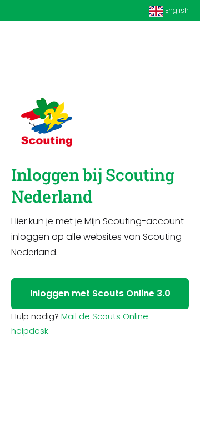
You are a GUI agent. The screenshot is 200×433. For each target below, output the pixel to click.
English (176, 10)
